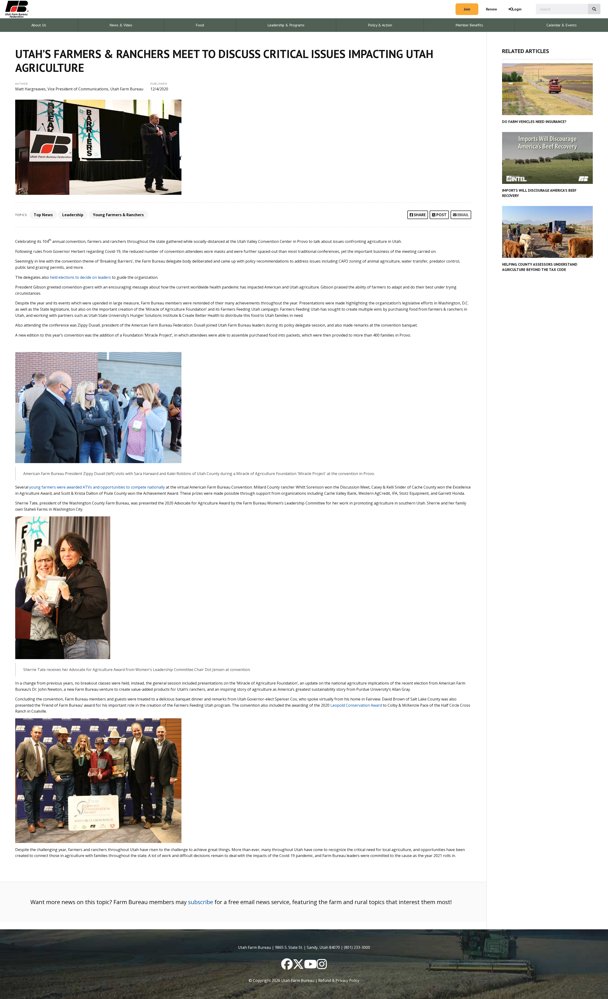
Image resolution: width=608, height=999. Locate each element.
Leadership (72, 214)
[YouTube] (310, 967)
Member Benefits (469, 25)
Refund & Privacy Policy (338, 980)
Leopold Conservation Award (356, 705)
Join (467, 9)
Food (200, 25)
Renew (491, 9)
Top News (43, 214)
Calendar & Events (561, 25)
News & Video (120, 25)
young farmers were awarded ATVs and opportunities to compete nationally (97, 487)
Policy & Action (380, 25)
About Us (38, 25)
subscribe (200, 902)
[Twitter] (298, 967)
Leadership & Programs (285, 25)
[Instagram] (322, 967)
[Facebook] (287, 967)
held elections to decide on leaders (80, 277)
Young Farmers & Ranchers (118, 214)
